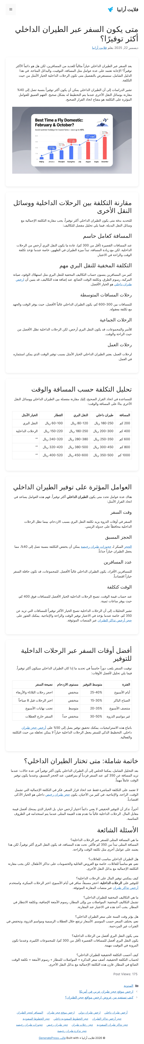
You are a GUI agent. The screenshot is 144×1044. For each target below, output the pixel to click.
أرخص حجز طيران (34, 728)
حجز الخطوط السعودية (36, 1019)
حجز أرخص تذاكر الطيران (115, 620)
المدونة (128, 986)
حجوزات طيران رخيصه (29, 1025)
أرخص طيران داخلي (116, 1012)
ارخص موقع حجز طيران (61, 1012)
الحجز (128, 547)
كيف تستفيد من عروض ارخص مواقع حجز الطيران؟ (99, 997)
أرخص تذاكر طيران (125, 888)
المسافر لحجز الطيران (30, 1012)
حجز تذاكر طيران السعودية (112, 1025)
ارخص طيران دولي (89, 1012)
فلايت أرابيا (127, 9)
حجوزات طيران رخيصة (96, 547)
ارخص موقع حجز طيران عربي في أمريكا (106, 991)
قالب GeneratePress (52, 1038)
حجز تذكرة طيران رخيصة (72, 1031)
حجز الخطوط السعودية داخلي (70, 1019)
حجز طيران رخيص (57, 794)
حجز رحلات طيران (82, 1025)
